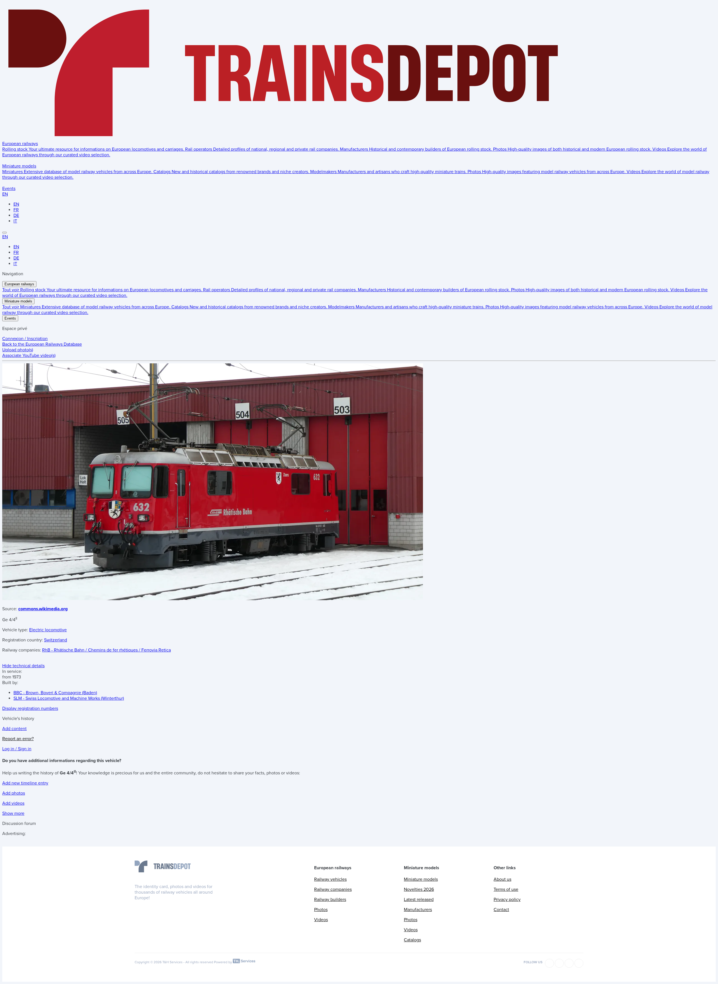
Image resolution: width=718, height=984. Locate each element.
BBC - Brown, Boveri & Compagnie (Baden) (55, 693)
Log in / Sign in (16, 749)
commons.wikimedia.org (43, 609)
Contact (501, 909)
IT (15, 221)
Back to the (42, 344)
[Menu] (4, 232)
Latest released (419, 899)
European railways (20, 143)
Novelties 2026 (419, 889)
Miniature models (19, 166)
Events (8, 188)
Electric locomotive (48, 630)
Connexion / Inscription (25, 338)
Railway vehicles (330, 879)
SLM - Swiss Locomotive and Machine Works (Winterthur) (68, 698)
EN (5, 194)
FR (16, 210)
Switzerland (55, 640)
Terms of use (506, 889)
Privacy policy (507, 899)
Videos (321, 920)
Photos (321, 909)
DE (16, 215)
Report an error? (18, 739)
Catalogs (412, 940)
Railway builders (330, 899)
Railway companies (333, 889)
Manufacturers (418, 909)
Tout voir (11, 290)
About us (502, 879)
